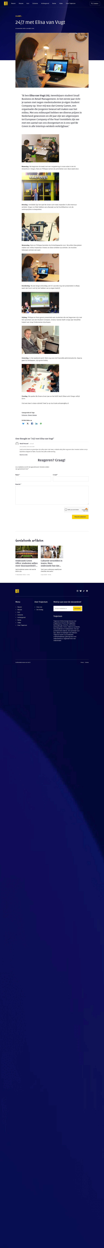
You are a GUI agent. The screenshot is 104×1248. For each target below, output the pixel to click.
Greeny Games (32, 415)
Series (54, 3)
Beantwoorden (24, 454)
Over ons (39, 607)
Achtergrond (45, 3)
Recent (13, 3)
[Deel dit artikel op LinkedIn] (36, 423)
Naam (17, 475)
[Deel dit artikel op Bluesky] (23, 423)
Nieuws (21, 3)
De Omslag (39, 609)
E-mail (55, 475)
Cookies (87, 662)
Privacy (82, 662)
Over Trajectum (70, 3)
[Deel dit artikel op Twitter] (27, 423)
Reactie (18, 484)
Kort (28, 3)
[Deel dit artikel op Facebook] (32, 423)
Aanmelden (77, 608)
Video (61, 3)
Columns (35, 3)
